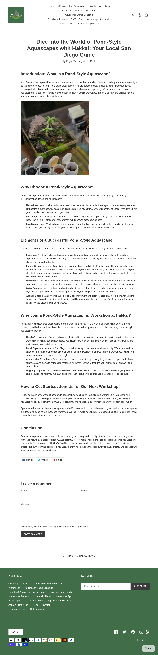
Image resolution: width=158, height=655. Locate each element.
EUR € (14, 632)
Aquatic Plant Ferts (33, 600)
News (36, 605)
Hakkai (147, 640)
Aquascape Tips (64, 596)
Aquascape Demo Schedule (39, 588)
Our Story (13, 583)
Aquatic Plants (43, 596)
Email (84, 490)
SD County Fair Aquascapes (49, 583)
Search (46, 605)
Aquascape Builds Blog (59, 600)
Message (25, 504)
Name (24, 490)
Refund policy (37, 609)
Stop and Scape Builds (60, 592)
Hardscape (14, 600)
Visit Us (27, 583)
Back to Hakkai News (81, 556)
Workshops (14, 588)
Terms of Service (17, 609)
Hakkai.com (95, 408)
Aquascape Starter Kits (20, 596)
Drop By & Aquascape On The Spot (26, 592)
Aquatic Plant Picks (18, 605)
